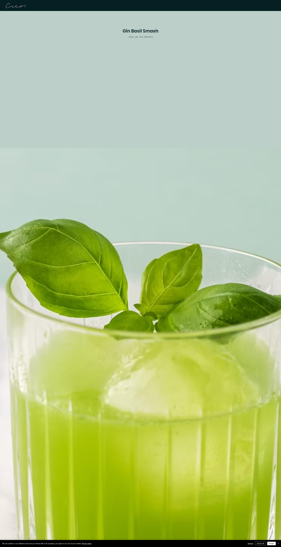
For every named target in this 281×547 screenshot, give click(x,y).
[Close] (278, 543)
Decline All (260, 543)
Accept (271, 543)
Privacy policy (86, 543)
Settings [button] (250, 543)
